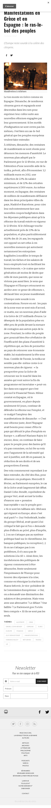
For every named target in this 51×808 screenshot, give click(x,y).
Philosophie (26, 750)
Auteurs (25, 738)
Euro (40, 626)
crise (31, 622)
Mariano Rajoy (12, 640)
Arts (25, 755)
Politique (25, 753)
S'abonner (41, 681)
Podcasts (25, 761)
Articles (25, 743)
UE (7, 644)
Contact (25, 793)
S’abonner (25, 788)
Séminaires (25, 771)
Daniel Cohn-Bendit (14, 626)
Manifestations (31, 635)
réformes (27, 640)
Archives (25, 745)
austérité (20, 622)
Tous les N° (25, 783)
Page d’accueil (26, 733)
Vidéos (25, 763)
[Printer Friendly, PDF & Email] (6, 713)
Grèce (30, 631)
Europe (9, 631)
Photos (25, 766)
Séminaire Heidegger (25, 773)
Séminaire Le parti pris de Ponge (25, 776)
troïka (38, 640)
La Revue (25, 781)
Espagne (30, 626)
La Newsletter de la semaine (25, 735)
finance (20, 631)
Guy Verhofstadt (13, 635)
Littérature (25, 748)
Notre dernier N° (25, 786)
